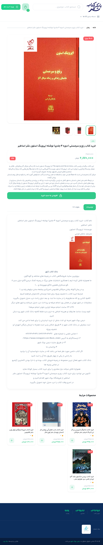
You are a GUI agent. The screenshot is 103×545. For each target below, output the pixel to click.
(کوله (73, 289)
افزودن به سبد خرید (49, 195)
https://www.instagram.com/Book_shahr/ (42, 338)
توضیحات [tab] (89, 207)
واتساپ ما (50, 347)
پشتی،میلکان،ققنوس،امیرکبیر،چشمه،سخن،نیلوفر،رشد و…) (44, 289)
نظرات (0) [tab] (76, 207)
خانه (94, 27)
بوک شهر (49, 378)
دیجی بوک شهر (78, 320)
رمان (88, 27)
